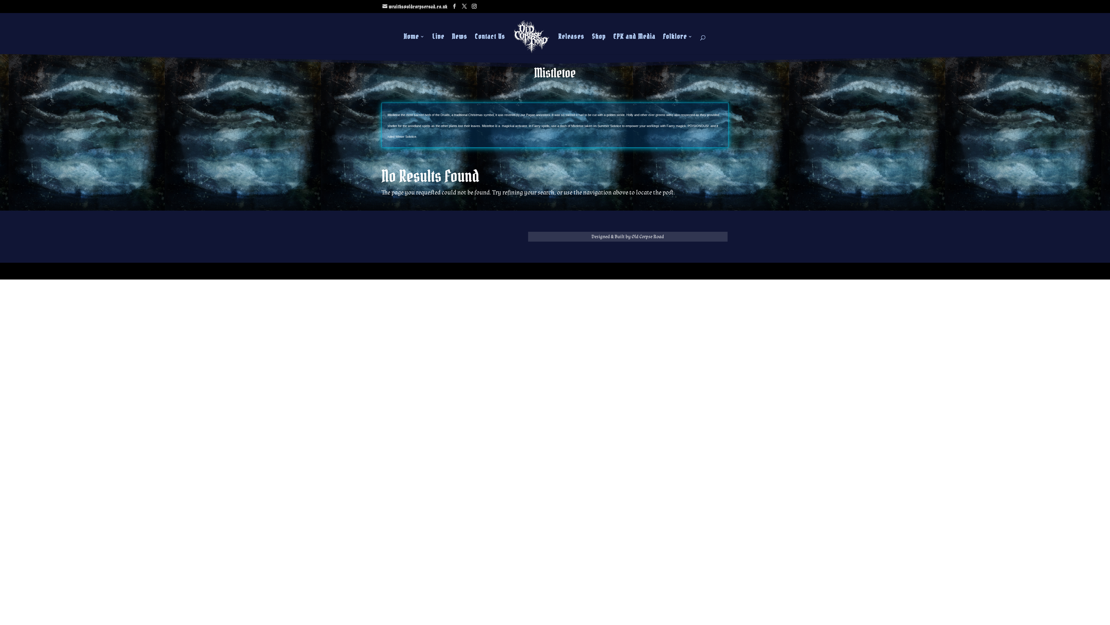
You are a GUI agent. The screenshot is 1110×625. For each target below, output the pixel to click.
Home (411, 37)
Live (438, 37)
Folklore (675, 37)
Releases (571, 37)
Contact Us (490, 37)
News (459, 37)
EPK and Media (634, 37)
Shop (599, 37)
